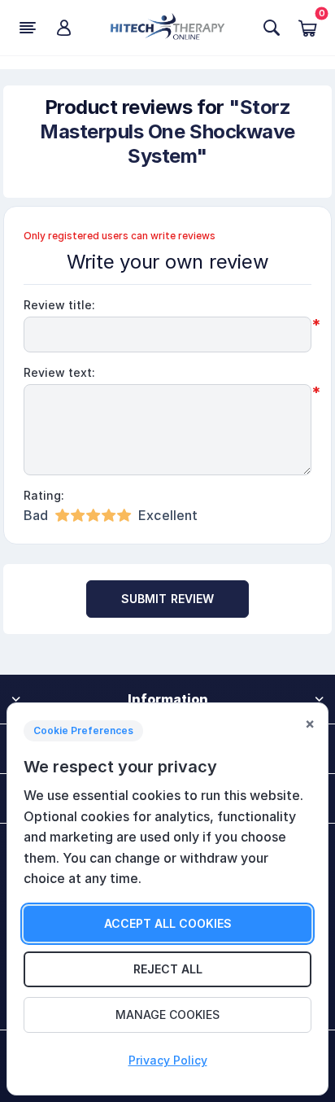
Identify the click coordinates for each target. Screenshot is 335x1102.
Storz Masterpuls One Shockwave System (167, 131)
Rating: (44, 495)
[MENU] (28, 28)
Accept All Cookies (168, 923)
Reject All (167, 969)
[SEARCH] (271, 28)
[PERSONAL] (63, 28)
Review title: (59, 305)
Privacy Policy (167, 1060)
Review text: (59, 372)
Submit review (168, 599)
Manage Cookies (167, 1014)
